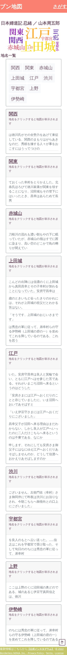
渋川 (13, 471)
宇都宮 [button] (17, 88)
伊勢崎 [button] (17, 99)
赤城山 (15, 213)
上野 (13, 566)
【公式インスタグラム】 (40, 649)
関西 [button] (15, 68)
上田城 (15, 261)
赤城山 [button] (46, 68)
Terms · (50, 653)
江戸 (13, 353)
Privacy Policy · (36, 653)
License (59, 653)
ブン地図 (11, 6)
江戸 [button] (34, 78)
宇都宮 (15, 519)
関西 (13, 114)
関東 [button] (29, 68)
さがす (60, 6)
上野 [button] (34, 88)
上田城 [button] (17, 78)
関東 (13, 161)
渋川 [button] (48, 78)
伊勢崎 (15, 609)
